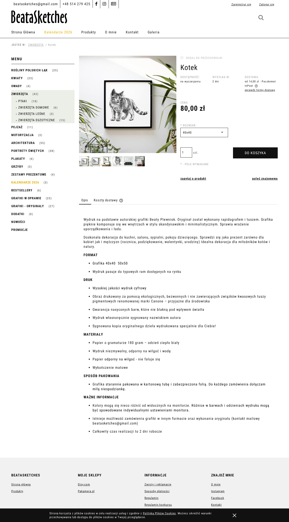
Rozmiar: (188, 125)
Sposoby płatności (157, 491)
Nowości (18, 222)
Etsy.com (84, 484)
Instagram (218, 491)
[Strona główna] (39, 16)
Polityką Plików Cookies (159, 513)
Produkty (17, 491)
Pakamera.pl (86, 491)
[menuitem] (27, 32)
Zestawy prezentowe (28, 174)
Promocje (19, 230)
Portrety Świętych (27, 151)
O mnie (216, 484)
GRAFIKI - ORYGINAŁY (27, 206)
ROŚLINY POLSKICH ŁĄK (29, 70)
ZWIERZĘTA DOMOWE (33, 107)
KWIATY (17, 78)
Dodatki (17, 214)
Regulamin (151, 498)
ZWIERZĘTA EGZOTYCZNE (36, 120)
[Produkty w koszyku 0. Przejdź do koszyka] (272, 18)
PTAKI (22, 101)
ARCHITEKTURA (23, 143)
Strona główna (21, 484)
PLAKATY (18, 158)
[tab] (85, 200)
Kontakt (216, 504)
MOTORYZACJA (22, 135)
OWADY (16, 86)
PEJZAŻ (17, 127)
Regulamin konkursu (158, 504)
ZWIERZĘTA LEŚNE (31, 114)
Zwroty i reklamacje (157, 484)
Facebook (217, 498)
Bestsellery (22, 190)
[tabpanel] (178, 329)
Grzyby (17, 166)
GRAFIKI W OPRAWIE (26, 198)
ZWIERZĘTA (19, 94)
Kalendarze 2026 (25, 182)
